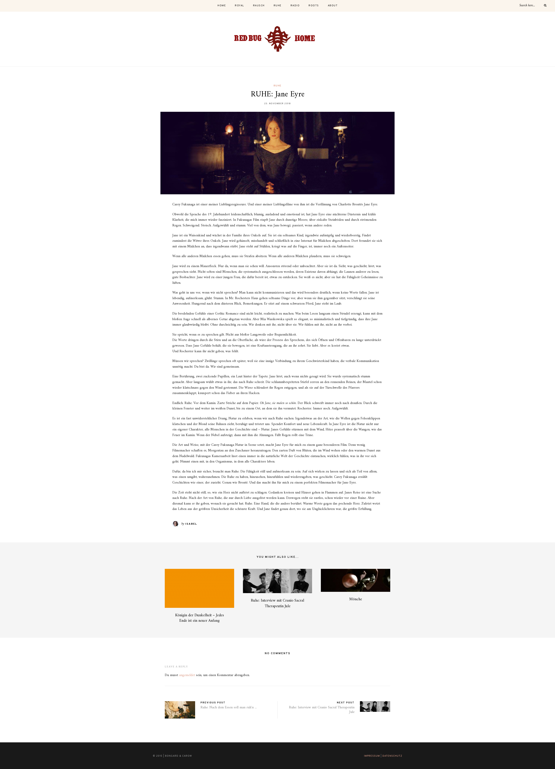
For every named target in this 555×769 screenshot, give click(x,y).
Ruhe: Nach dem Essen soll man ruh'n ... (229, 707)
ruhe (278, 5)
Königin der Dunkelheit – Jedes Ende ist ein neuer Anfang (199, 618)
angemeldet (187, 675)
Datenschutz (392, 756)
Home (221, 5)
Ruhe (278, 85)
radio (295, 5)
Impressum (372, 756)
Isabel (191, 524)
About (333, 5)
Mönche (355, 599)
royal (239, 5)
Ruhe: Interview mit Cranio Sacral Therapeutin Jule (277, 603)
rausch (259, 5)
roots (314, 5)
